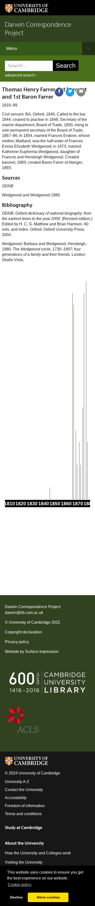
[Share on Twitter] (70, 92)
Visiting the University (23, 862)
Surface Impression (41, 651)
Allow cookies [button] (48, 897)
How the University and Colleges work (38, 853)
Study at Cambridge (23, 827)
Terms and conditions (23, 814)
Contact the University (24, 790)
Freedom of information (25, 806)
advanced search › (21, 75)
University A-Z (17, 782)
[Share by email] (81, 92)
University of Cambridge (29, 622)
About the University (24, 843)
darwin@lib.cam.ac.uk (24, 612)
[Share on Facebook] (59, 92)
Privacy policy (17, 642)
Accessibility (16, 798)
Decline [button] (16, 897)
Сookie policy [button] (19, 885)
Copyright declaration (23, 632)
